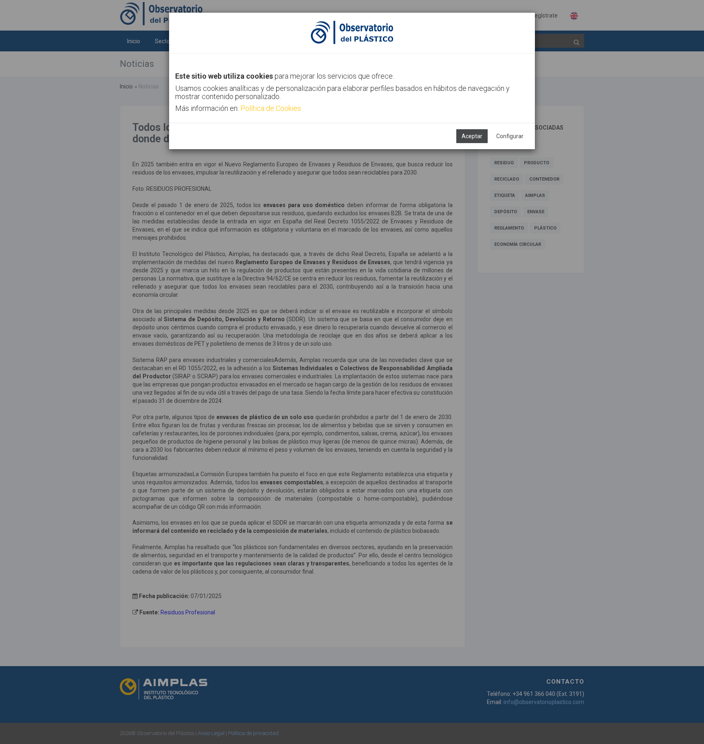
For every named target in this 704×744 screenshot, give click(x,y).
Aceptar (472, 136)
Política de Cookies (270, 108)
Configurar (510, 136)
